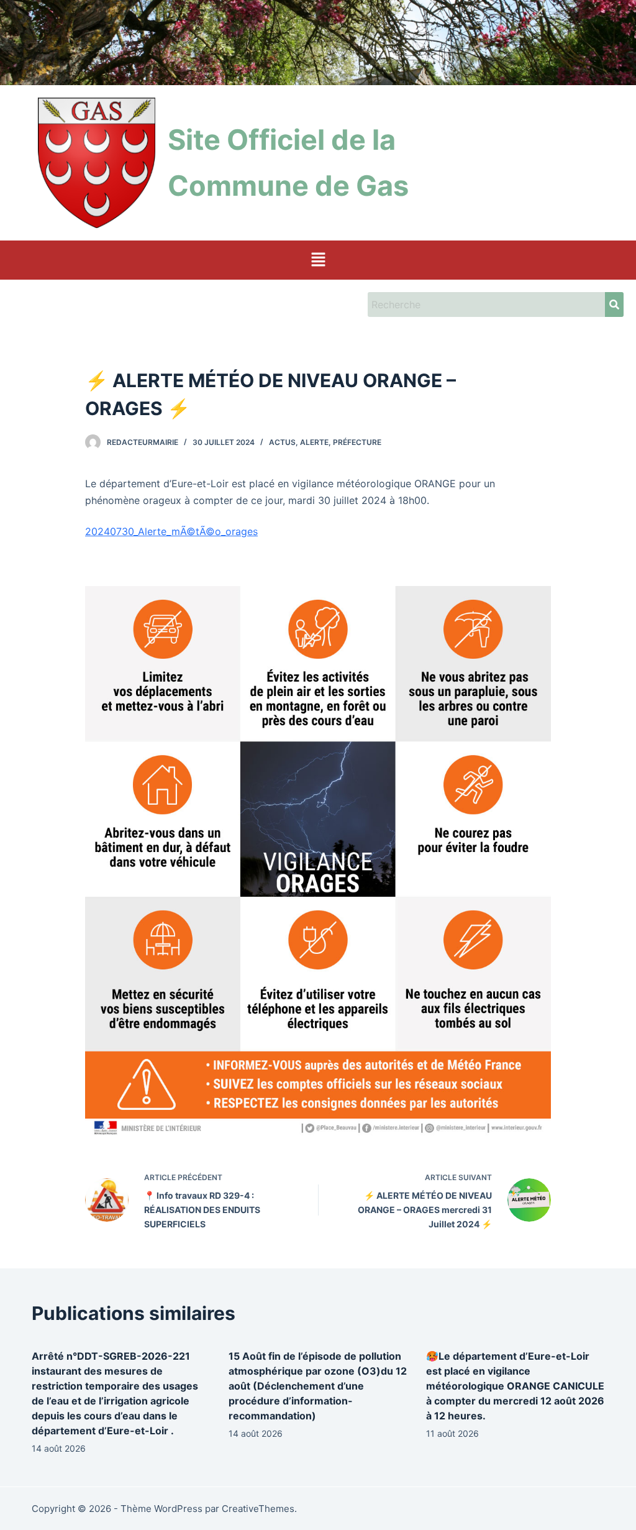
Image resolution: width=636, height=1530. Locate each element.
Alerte (314, 442)
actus (282, 442)
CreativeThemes (258, 1508)
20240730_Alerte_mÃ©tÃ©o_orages (171, 531)
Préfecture (357, 442)
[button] (318, 260)
